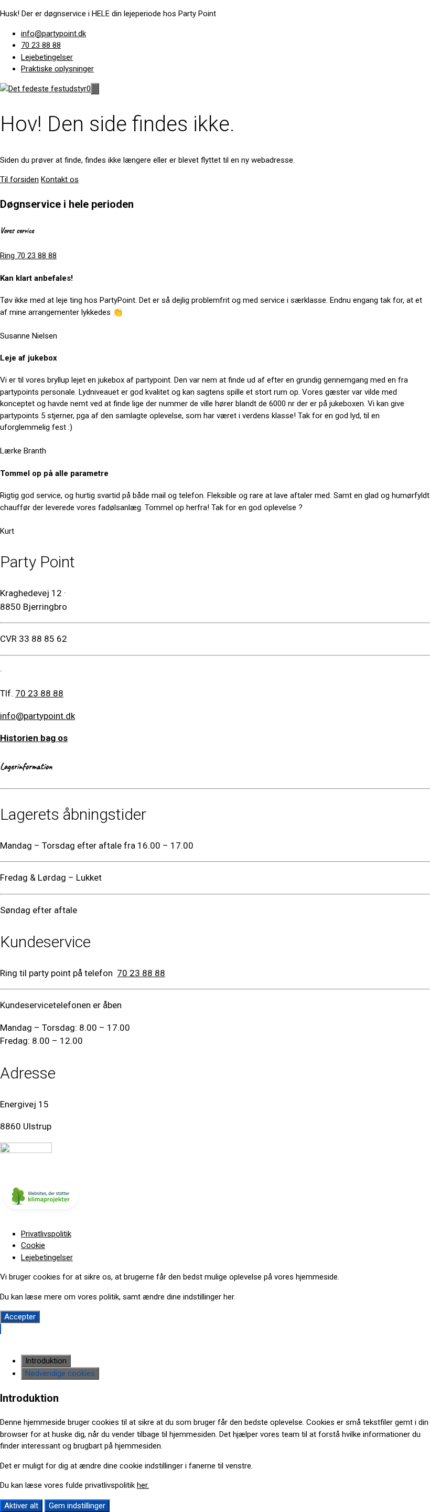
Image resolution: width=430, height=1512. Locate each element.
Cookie (33, 1245)
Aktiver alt (21, 1505)
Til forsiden (19, 179)
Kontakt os (60, 179)
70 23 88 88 (41, 45)
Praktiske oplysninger (57, 68)
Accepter (20, 1316)
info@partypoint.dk (53, 33)
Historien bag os (34, 738)
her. (143, 1485)
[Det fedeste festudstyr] (43, 88)
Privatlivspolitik (46, 1234)
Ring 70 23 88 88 (28, 255)
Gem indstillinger (77, 1505)
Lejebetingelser (47, 57)
